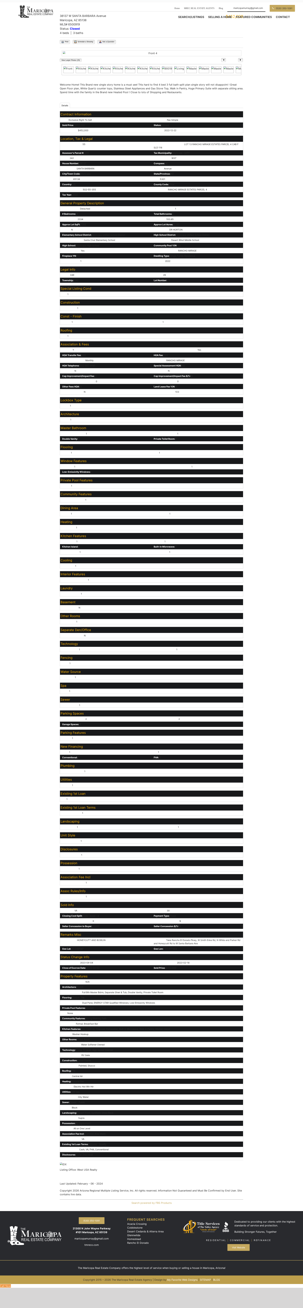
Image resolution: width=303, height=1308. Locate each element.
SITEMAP (205, 1279)
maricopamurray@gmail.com (91, 1238)
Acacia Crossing (137, 1223)
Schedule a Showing (85, 42)
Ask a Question (108, 42)
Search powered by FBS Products (151, 1202)
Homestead (134, 1239)
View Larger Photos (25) (70, 60)
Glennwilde (133, 1235)
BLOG (216, 1279)
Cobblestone (135, 1227)
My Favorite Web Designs (182, 1279)
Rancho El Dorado (138, 1242)
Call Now (5, 1285)
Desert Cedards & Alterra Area (145, 1231)
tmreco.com (91, 1244)
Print (66, 42)
